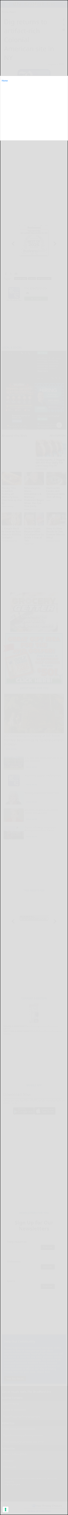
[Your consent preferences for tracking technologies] (6, 1509)
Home (5, 81)
